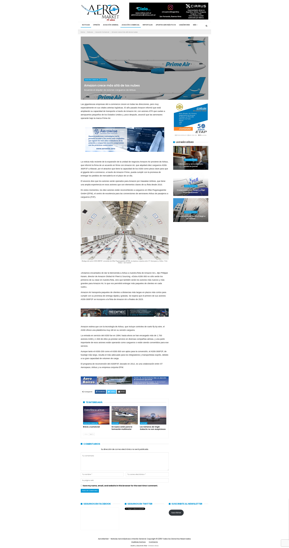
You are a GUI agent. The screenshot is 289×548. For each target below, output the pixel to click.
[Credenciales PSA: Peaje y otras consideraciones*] (191, 184)
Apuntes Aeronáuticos (166, 25)
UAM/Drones (184, 25)
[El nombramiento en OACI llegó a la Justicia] (191, 210)
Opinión (96, 25)
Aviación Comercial (130, 25)
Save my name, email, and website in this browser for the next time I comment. (120, 485)
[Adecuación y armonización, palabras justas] (191, 158)
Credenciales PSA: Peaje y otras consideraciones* (191, 191)
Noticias (86, 25)
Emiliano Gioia (153, 546)
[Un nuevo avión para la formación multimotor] (125, 415)
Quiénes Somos (138, 542)
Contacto (153, 542)
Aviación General (110, 25)
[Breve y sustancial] (96, 415)
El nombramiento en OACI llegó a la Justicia (190, 217)
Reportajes (148, 25)
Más (194, 25)
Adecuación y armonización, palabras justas (190, 165)
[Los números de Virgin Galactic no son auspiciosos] (153, 415)
